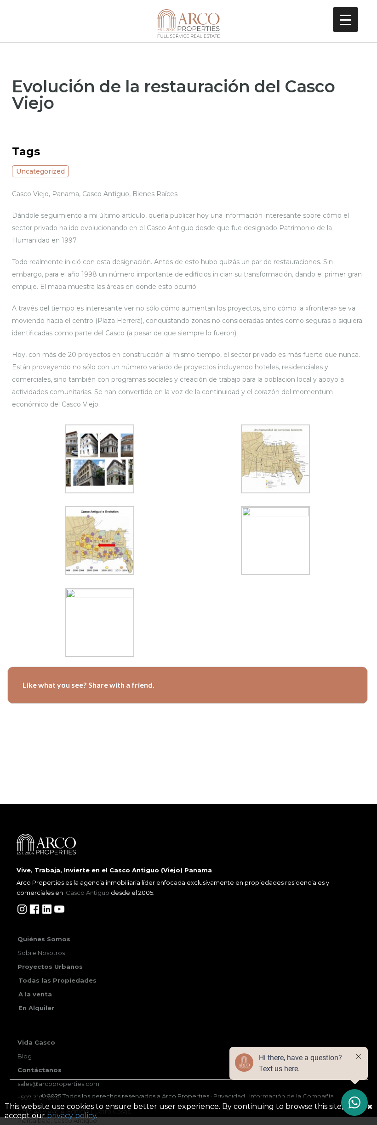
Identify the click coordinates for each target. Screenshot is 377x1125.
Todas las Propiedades (57, 980)
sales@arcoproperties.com (58, 1083)
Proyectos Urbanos (50, 966)
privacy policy (71, 1115)
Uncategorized (40, 171)
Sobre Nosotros (41, 952)
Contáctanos (39, 1070)
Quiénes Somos (43, 939)
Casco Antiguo (87, 892)
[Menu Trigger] (345, 19)
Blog (24, 1056)
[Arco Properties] (188, 23)
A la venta (35, 994)
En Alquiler (36, 1008)
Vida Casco (36, 1042)
